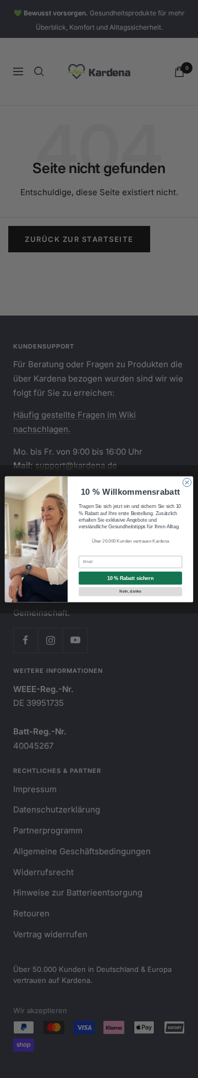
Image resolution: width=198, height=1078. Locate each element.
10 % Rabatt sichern (130, 578)
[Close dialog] (187, 482)
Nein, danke (130, 591)
